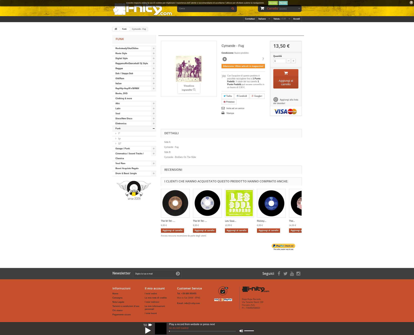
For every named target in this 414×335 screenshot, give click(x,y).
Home (115, 293)
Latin (117, 108)
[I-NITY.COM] (142, 9)
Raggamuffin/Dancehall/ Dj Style (131, 63)
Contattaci (250, 19)
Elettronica (120, 123)
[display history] (145, 324)
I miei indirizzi (152, 302)
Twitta (229, 96)
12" (119, 143)
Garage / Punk (122, 148)
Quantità (277, 56)
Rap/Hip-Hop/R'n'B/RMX (127, 88)
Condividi (242, 96)
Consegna (117, 298)
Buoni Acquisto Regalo (127, 168)
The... (292, 221)
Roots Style (121, 53)
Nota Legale (118, 302)
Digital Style (121, 58)
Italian (118, 83)
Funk (117, 128)
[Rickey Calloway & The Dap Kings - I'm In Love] (271, 203)
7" (119, 133)
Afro (117, 103)
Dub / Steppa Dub (124, 73)
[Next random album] (150, 324)
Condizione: (228, 53)
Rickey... (261, 221)
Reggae (119, 68)
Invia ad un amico (235, 108)
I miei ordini (151, 293)
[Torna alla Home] (116, 29)
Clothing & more (123, 98)
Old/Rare (119, 78)
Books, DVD (121, 93)
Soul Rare (120, 163)
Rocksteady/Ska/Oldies (126, 48)
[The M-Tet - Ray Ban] (175, 203)
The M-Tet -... (168, 221)
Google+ (258, 96)
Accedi (296, 19)
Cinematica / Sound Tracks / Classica (129, 156)
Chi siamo (117, 310)
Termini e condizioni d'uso (125, 306)
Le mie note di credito (156, 298)
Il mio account (155, 288)
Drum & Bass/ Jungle (126, 173)
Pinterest (229, 102)
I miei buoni (151, 313)
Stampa (230, 113)
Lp (119, 138)
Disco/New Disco (123, 118)
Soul (117, 113)
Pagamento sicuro (121, 314)
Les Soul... (230, 221)
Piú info (283, 3)
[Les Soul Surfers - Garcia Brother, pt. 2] (239, 203)
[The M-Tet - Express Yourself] (207, 203)
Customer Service (189, 288)
